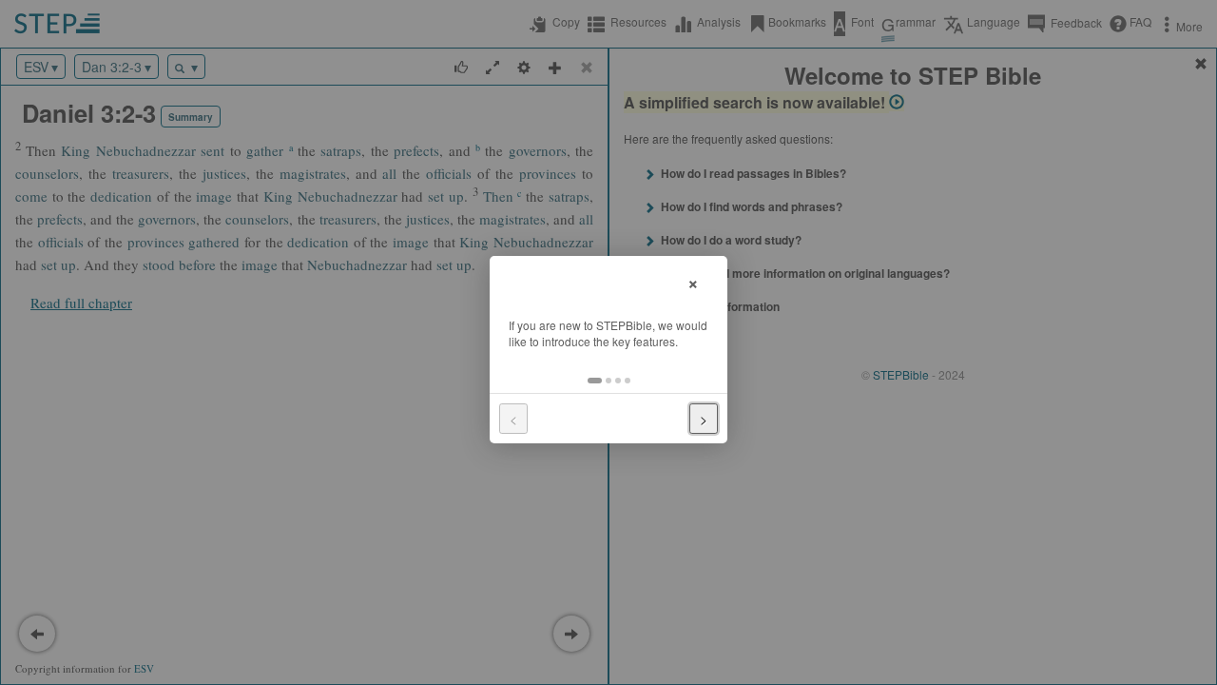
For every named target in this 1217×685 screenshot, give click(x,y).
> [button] (703, 418)
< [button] (513, 418)
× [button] (693, 281)
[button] (595, 380)
